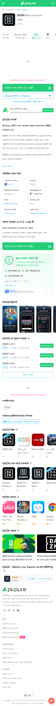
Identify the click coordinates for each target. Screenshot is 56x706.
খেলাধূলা (17, 9)
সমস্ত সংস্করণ (28, 374)
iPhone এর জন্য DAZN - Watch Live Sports (22, 421)
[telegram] (4, 610)
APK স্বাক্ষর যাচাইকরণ (10, 628)
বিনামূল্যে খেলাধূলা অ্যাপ (11, 203)
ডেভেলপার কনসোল (8, 648)
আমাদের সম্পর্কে (7, 673)
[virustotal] (36, 258)
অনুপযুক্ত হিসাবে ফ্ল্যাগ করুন (38, 213)
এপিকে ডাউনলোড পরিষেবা (10, 632)
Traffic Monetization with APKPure (17, 662)
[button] (36, 36)
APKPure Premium (10, 637)
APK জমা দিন (7, 657)
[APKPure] (28, 3)
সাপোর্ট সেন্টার (6, 687)
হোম (3, 9)
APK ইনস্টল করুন (8, 623)
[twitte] (13, 610)
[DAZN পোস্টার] (9, 319)
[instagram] (9, 610)
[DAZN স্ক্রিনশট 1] (26, 319)
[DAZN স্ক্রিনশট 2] (43, 319)
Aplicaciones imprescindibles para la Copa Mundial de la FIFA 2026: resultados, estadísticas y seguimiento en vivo (18, 557)
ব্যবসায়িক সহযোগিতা (9, 682)
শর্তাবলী (32, 703)
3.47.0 (11, 184)
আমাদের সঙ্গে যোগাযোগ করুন (11, 678)
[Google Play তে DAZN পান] (36, 193)
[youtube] (18, 610)
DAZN (20, 19)
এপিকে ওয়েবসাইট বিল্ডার (9, 653)
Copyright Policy (22, 703)
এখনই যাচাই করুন (9, 213)
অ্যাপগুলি (10, 9)
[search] (52, 3)
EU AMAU (40, 703)
